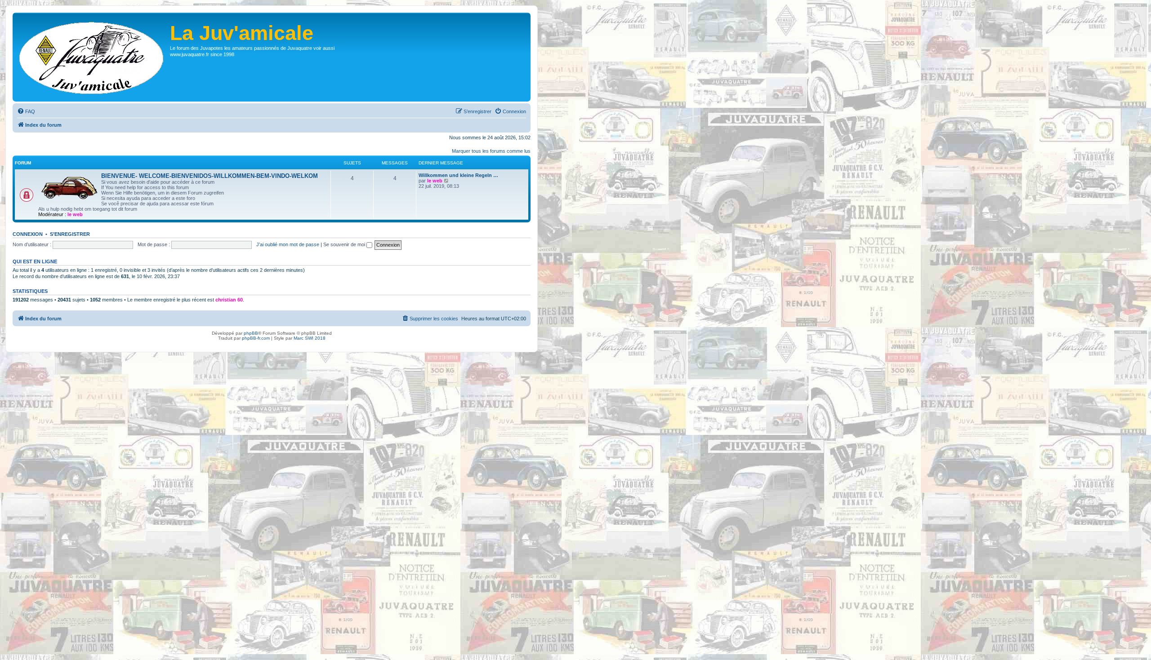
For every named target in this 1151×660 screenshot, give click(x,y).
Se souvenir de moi (344, 244)
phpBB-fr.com (256, 338)
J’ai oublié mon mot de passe (287, 244)
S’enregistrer (70, 234)
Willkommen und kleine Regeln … (458, 175)
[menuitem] (26, 111)
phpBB (251, 333)
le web (75, 214)
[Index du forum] (92, 57)
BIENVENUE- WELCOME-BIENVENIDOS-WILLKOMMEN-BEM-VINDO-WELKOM (209, 176)
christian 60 (229, 299)
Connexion (28, 234)
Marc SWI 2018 (310, 338)
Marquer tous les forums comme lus (491, 151)
